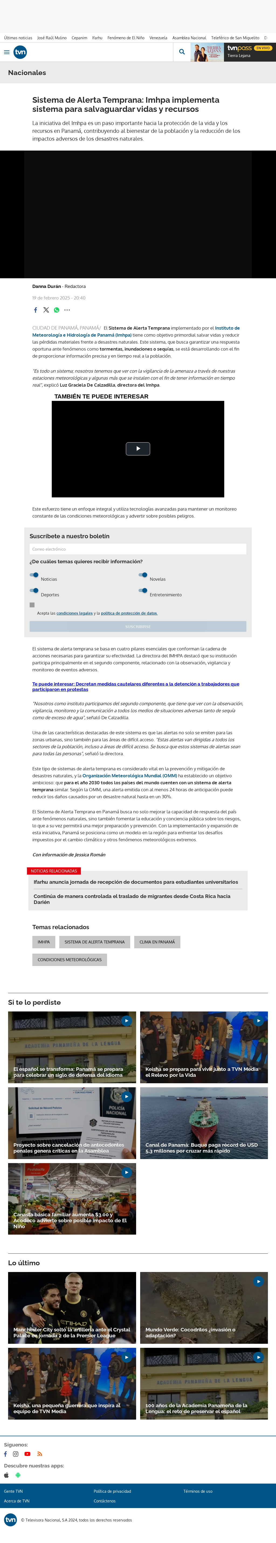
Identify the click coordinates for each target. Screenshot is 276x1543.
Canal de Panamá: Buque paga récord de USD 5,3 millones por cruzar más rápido (202, 1148)
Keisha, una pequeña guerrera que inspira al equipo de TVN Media (66, 1408)
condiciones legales (75, 613)
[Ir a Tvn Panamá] (93, 52)
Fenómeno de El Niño (126, 37)
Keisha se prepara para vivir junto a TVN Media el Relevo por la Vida (202, 1072)
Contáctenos (105, 1501)
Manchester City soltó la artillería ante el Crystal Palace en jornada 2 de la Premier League (71, 1332)
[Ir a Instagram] (16, 1454)
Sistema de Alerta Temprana (95, 942)
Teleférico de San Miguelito (235, 37)
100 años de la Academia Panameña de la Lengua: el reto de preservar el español (196, 1408)
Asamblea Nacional (189, 37)
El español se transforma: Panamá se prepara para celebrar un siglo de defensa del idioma (68, 1072)
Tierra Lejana (238, 55)
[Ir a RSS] (41, 1454)
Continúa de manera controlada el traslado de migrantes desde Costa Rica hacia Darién (132, 899)
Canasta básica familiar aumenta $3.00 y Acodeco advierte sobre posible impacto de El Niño (69, 1220)
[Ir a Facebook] (6, 1454)
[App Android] (19, 1475)
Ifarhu (97, 37)
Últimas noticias (18, 37)
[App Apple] (7, 1475)
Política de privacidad (112, 1491)
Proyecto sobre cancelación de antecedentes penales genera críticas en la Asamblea (68, 1148)
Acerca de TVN (16, 1501)
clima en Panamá (157, 942)
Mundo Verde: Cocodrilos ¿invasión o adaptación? (191, 1332)
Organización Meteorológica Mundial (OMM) (129, 775)
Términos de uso (198, 1491)
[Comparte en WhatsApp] (56, 310)
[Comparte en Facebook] (35, 310)
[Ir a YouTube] (29, 1454)
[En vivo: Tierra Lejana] (207, 52)
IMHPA (44, 942)
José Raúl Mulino (52, 37)
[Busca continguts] (182, 52)
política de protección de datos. (129, 613)
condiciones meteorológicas (70, 959)
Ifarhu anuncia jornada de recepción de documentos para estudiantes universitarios (136, 882)
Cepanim (79, 37)
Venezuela (158, 37)
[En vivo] (230, 47)
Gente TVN (13, 1491)
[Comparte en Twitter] (46, 310)
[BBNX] (10, 1519)
